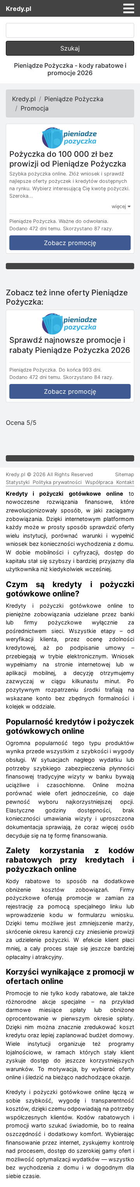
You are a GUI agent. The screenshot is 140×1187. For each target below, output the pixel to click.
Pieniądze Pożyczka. (33, 221)
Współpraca (99, 482)
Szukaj (70, 48)
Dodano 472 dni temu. (35, 228)
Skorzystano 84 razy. (88, 377)
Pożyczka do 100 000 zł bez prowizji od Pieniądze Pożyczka (67, 158)
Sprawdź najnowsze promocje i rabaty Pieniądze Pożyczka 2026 (69, 345)
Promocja (35, 108)
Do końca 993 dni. (80, 370)
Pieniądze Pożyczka (73, 99)
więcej (120, 206)
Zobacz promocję (70, 243)
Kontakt (125, 482)
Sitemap (124, 474)
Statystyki (18, 482)
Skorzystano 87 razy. (88, 228)
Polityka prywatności (57, 482)
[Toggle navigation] (128, 8)
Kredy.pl (18, 8)
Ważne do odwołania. (83, 221)
